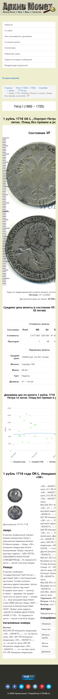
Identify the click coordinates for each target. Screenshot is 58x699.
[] (10, 77)
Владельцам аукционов (16, 65)
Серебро (43, 87)
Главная (8, 87)
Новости (9, 24)
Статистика (10, 47)
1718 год (22, 90)
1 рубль (10, 90)
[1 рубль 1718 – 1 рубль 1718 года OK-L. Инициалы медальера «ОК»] (15, 495)
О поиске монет (12, 41)
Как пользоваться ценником (18, 36)
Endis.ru (46, 693)
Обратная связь (12, 53)
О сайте (8, 30)
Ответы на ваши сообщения (18, 59)
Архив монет (21, 693)
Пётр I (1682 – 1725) (26, 87)
